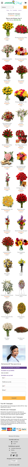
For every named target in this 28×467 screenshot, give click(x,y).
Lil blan (21, 123)
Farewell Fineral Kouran (7, 295)
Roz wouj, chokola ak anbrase (21, 145)
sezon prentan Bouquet (21, 230)
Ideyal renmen (21, 209)
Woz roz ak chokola (7, 166)
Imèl (3, 386)
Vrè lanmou (21, 80)
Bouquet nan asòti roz (21, 59)
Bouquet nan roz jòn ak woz (21, 102)
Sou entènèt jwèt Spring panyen (7, 124)
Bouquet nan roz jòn (7, 209)
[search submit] (25, 7)
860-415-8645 (4, 373)
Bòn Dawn (7, 273)
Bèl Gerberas (7, 230)
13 (9, 146)
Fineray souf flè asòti (21, 295)
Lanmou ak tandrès (7, 59)
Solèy (7, 37)
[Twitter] (13, 455)
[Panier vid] (25, 2)
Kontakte (15, 441)
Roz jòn (7, 102)
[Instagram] (16, 455)
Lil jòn (21, 273)
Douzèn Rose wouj (7, 145)
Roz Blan (7, 338)
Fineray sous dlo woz (7, 316)
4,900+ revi (17, 15)
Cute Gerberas (21, 252)
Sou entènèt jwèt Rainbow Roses (21, 167)
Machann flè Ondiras (14, 436)
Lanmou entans (7, 252)
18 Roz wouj (7, 80)
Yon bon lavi (21, 338)
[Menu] (1, 2)
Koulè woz (7, 187)
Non (3, 377)
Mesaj (4, 390)
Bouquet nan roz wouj (21, 37)
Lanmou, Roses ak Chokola (21, 188)
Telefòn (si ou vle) (6, 382)
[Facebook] (11, 455)
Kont (14, 443)
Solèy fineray (21, 316)
